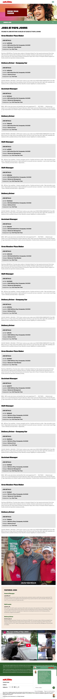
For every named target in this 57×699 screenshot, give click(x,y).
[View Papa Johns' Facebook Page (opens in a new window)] (9, 687)
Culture (4, 684)
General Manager (9, 593)
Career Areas (6, 682)
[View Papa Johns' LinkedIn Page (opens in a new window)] (13, 687)
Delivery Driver (8, 616)
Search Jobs (7, 22)
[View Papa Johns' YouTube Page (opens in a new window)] (15, 687)
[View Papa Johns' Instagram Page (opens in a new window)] (11, 687)
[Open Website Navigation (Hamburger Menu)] (53, 3)
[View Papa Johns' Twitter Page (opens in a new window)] (17, 687)
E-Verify (26, 693)
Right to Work (32, 693)
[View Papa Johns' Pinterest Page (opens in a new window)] (19, 687)
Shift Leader (7, 604)
